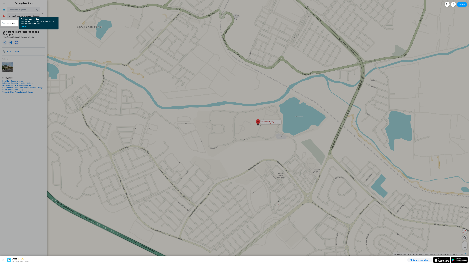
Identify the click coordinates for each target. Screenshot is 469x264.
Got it (23, 27)
